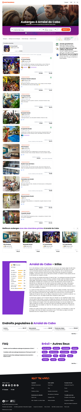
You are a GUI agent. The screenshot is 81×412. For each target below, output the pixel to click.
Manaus (63, 355)
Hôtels (32, 388)
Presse (65, 388)
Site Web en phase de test (57, 406)
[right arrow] (77, 228)
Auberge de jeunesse (25, 57)
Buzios (44, 352)
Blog (49, 388)
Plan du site (66, 406)
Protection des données (7, 406)
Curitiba (74, 352)
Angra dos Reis (46, 355)
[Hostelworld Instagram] (9, 385)
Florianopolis (66, 348)
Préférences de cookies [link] (7, 409)
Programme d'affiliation (69, 400)
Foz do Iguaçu (64, 352)
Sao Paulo (56, 348)
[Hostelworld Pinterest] (15, 385)
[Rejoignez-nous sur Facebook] (3, 385)
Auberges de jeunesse (36, 385)
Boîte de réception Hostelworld (70, 403)
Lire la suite (39, 54)
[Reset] (39, 29)
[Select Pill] (74, 2)
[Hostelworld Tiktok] (18, 385)
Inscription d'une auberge (69, 397)
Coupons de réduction (38, 406)
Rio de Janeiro (46, 348)
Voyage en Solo (51, 397)
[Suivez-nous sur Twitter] (6, 385)
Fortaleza (45, 359)
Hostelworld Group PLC (69, 385)
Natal (55, 355)
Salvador (75, 348)
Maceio (70, 355)
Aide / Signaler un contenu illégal (38, 400)
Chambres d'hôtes (35, 391)
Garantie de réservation (52, 391)
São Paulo (61, 359)
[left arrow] (74, 228)
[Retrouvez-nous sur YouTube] (12, 385)
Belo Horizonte (53, 352)
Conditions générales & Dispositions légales (23, 406)
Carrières (66, 391)
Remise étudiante (51, 400)
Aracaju (53, 359)
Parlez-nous (33, 397)
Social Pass (50, 385)
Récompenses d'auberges (53, 394)
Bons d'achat (47, 406)
